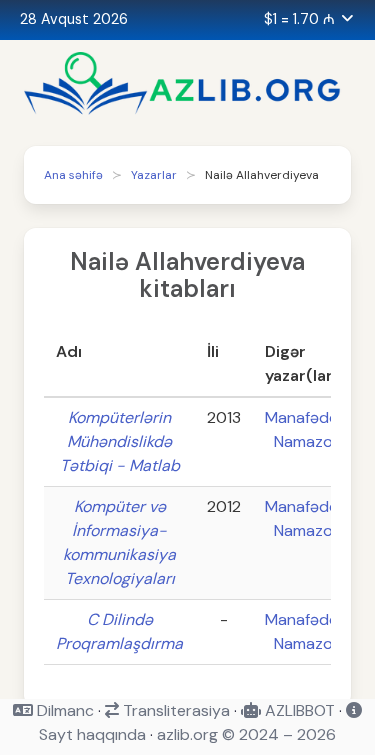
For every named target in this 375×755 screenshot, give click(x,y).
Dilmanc (63, 710)
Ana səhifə (73, 175)
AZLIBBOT (298, 710)
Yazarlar (154, 175)
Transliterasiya (174, 710)
